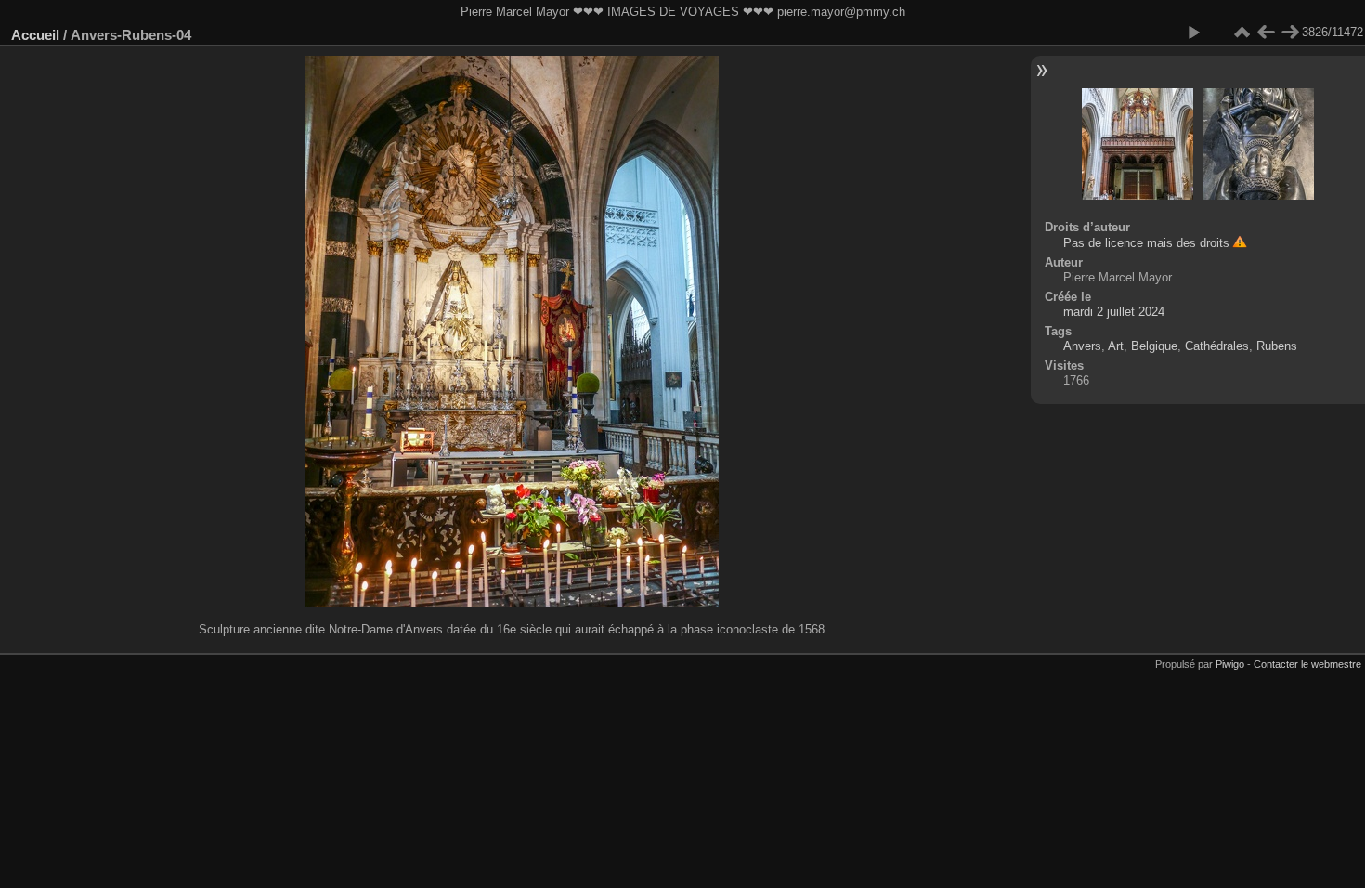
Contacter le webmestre (1307, 664)
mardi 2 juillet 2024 (1113, 312)
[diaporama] (1193, 32)
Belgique (1154, 346)
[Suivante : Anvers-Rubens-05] (1290, 32)
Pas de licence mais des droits (1146, 243)
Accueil (35, 35)
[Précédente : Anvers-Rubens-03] (1266, 32)
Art (1116, 346)
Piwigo (1230, 664)
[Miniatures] (1241, 32)
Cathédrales (1217, 346)
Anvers (1082, 346)
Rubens (1276, 346)
